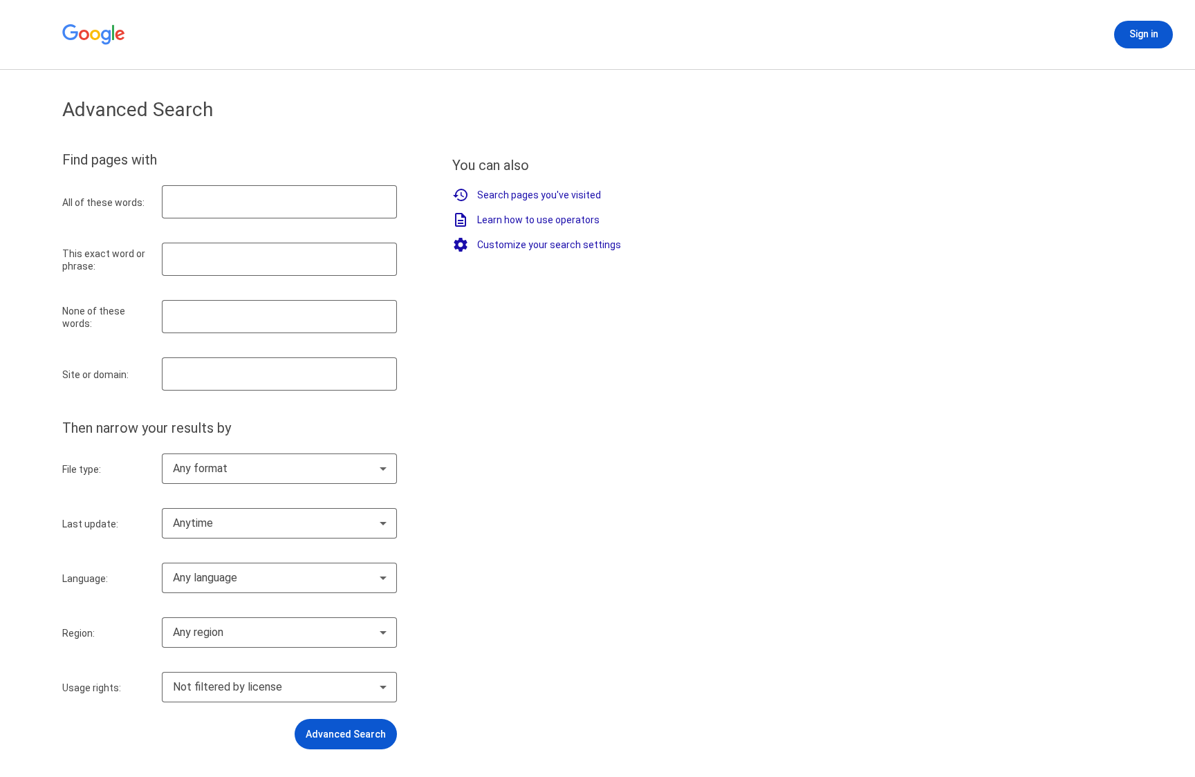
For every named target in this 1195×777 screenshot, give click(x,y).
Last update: (90, 524)
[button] (346, 734)
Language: (85, 578)
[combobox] (279, 468)
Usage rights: (91, 687)
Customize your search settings (549, 244)
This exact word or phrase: (103, 260)
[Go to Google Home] (94, 34)
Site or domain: (95, 374)
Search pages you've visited (539, 194)
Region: (78, 633)
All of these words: (103, 202)
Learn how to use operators (538, 219)
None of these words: (93, 317)
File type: (81, 469)
